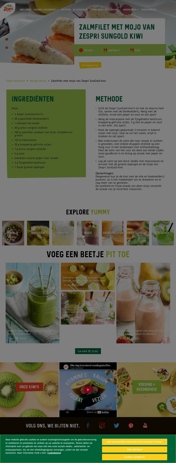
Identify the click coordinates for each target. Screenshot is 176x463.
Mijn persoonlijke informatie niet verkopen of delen (134, 442)
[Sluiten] (172, 449)
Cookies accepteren (134, 457)
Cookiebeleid (54, 453)
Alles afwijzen (134, 449)
